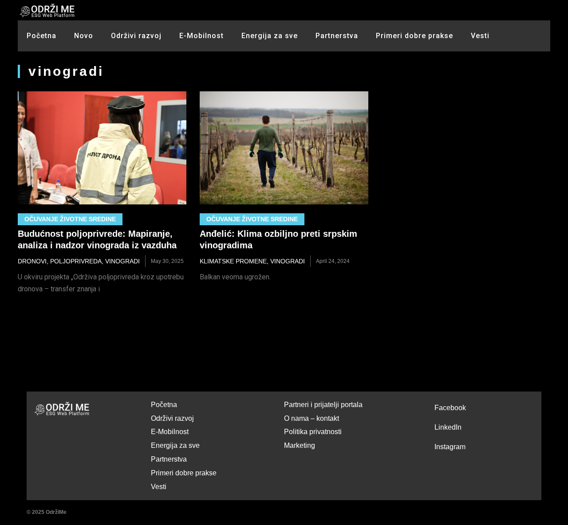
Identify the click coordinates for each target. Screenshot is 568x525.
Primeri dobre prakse (414, 35)
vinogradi (122, 261)
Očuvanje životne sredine (70, 219)
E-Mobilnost (201, 35)
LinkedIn (448, 427)
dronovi (32, 261)
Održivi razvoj (136, 35)
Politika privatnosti (313, 431)
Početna (41, 35)
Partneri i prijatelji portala (323, 404)
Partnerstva (337, 35)
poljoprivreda (76, 261)
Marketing (299, 445)
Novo (83, 35)
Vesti (480, 35)
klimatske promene (233, 261)
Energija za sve (269, 35)
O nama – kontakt (311, 418)
